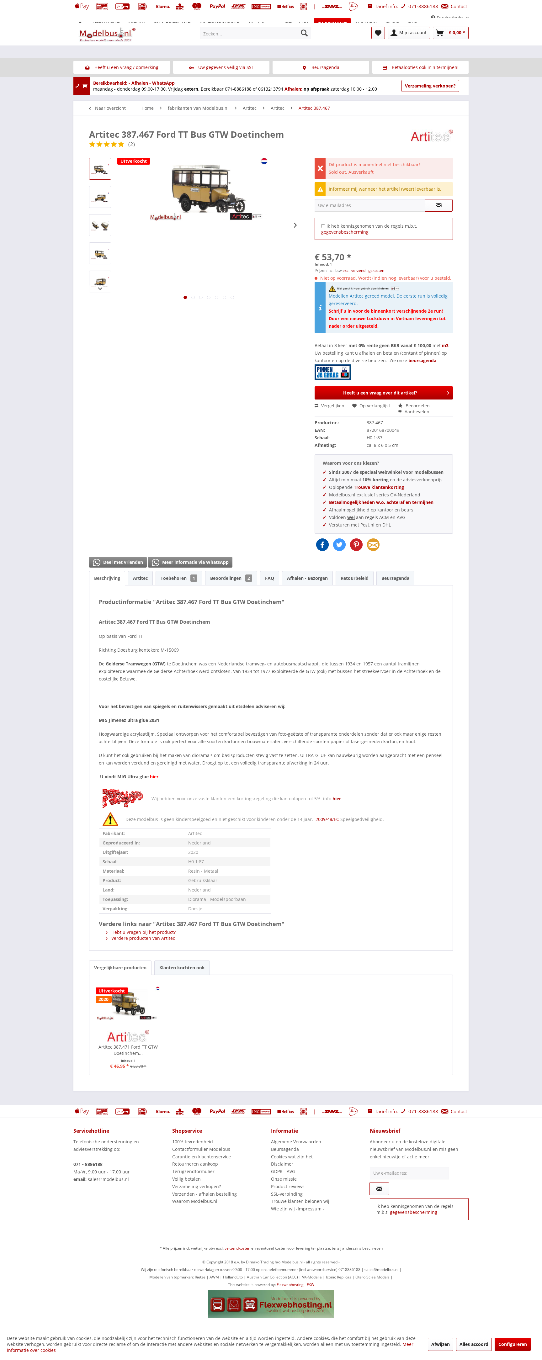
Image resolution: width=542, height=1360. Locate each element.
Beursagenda (395, 578)
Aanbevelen (416, 412)
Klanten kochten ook (182, 968)
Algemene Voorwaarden (296, 1142)
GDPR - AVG (283, 1171)
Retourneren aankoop (195, 1164)
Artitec (140, 578)
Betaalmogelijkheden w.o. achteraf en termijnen (381, 502)
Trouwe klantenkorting (379, 487)
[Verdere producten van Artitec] (432, 140)
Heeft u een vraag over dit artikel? (380, 393)
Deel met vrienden (122, 562)
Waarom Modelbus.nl (194, 1201)
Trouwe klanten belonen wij (300, 1201)
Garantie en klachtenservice (201, 1157)
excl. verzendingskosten (363, 270)
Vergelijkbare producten (120, 968)
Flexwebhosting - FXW (295, 1284)
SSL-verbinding (287, 1194)
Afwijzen (440, 1344)
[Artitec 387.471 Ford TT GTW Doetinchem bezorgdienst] (128, 1003)
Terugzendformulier (193, 1171)
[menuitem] (255, 33)
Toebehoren (178, 578)
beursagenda (423, 360)
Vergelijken (332, 406)
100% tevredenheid (192, 1142)
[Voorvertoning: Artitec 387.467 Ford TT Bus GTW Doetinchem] (100, 169)
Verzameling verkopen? (430, 86)
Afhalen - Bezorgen (307, 578)
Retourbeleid (355, 578)
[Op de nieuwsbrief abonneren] (379, 1189)
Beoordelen (417, 406)
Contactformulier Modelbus (201, 1149)
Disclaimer (282, 1164)
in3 (445, 345)
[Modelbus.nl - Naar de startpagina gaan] (108, 34)
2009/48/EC (328, 819)
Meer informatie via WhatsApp (195, 562)
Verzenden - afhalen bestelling (204, 1194)
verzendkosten (237, 1248)
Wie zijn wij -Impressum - (297, 1209)
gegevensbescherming (345, 232)
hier (336, 799)
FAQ (269, 578)
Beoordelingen (230, 578)
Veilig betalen (186, 1179)
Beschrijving (107, 578)
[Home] (80, 24)
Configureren (512, 1344)
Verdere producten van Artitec (142, 938)
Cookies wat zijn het (292, 1157)
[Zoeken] (304, 33)
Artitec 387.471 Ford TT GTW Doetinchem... (128, 1050)
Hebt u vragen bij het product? (143, 932)
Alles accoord (474, 1344)
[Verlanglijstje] (378, 33)
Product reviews (288, 1186)
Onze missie (284, 1179)
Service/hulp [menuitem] (449, 18)
